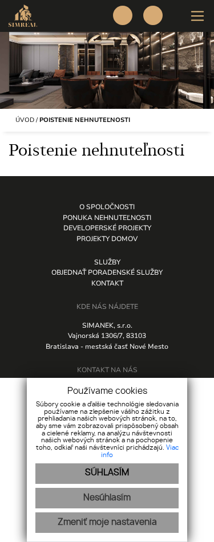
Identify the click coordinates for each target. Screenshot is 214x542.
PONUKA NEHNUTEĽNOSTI (107, 217)
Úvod (24, 120)
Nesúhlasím (107, 498)
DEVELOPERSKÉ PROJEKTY (107, 228)
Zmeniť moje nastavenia (107, 522)
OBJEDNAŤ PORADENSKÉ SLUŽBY (107, 272)
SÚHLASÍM (107, 472)
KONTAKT (107, 283)
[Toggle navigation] (193, 16)
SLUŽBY (107, 262)
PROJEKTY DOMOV (107, 238)
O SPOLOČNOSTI (107, 206)
